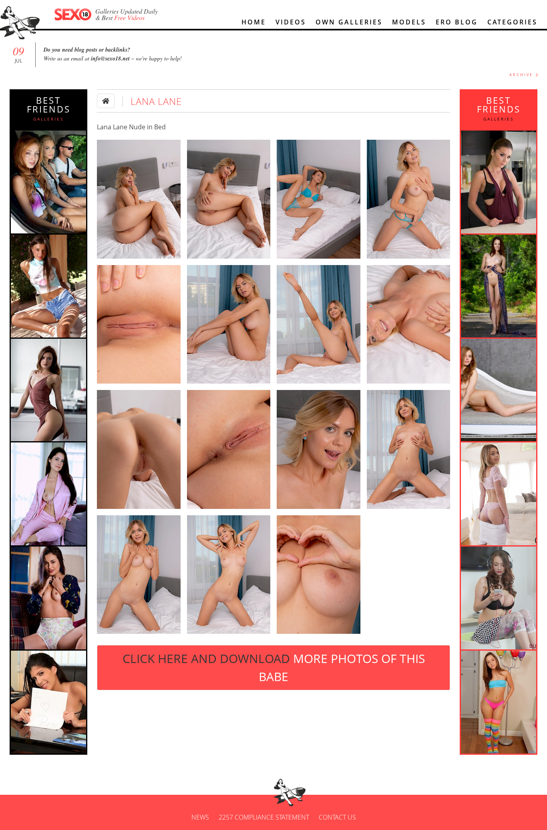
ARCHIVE (521, 74)
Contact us (337, 817)
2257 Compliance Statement (264, 817)
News (200, 817)
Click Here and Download (274, 667)
